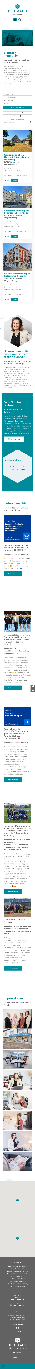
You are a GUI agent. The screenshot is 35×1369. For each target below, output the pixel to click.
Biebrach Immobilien (17, 1279)
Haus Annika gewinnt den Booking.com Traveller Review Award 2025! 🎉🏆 (16, 547)
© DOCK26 (4, 1366)
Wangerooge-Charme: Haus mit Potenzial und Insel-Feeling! (17, 157)
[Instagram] (17, 1328)
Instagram (17, 1331)
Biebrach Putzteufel (17, 1276)
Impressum (17, 1352)
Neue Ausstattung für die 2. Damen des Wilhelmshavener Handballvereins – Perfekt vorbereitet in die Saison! (17, 640)
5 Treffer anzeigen (18, 107)
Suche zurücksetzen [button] (17, 119)
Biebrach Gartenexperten (17, 1281)
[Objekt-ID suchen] (30, 122)
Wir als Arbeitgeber (17, 1319)
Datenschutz (17, 1357)
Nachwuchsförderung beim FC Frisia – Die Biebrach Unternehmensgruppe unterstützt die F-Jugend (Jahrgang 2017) (17, 831)
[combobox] (17, 94)
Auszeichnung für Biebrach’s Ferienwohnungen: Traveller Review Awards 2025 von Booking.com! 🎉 (16, 734)
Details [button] (8, 180)
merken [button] (15, 180)
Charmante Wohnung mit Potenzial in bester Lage (16, 211)
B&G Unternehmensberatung (17, 1284)
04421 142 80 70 (17, 1299)
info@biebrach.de (17, 1305)
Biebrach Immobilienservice (17, 1271)
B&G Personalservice (17, 1286)
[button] (15, 19)
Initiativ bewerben (17, 1317)
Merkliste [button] (17, 116)
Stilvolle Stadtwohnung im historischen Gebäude (17, 274)
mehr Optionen (17, 113)
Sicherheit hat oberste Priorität (14, 920)
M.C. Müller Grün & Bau (17, 1269)
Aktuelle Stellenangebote (18, 1315)
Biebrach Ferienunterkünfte (17, 1274)
